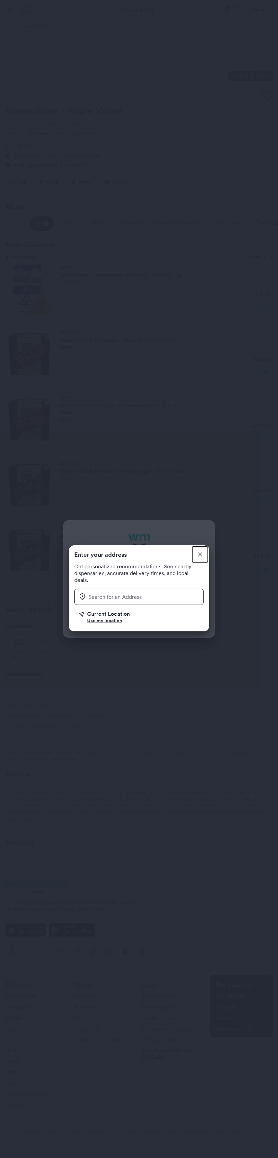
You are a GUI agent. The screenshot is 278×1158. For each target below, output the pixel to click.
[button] (141, 617)
